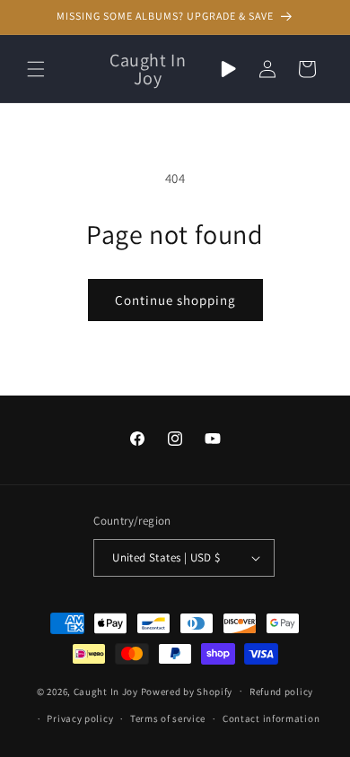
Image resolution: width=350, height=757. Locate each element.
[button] (36, 69)
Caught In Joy (106, 690)
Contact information (271, 718)
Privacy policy (80, 718)
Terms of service (168, 718)
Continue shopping (175, 300)
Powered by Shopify (187, 690)
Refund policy (281, 691)
